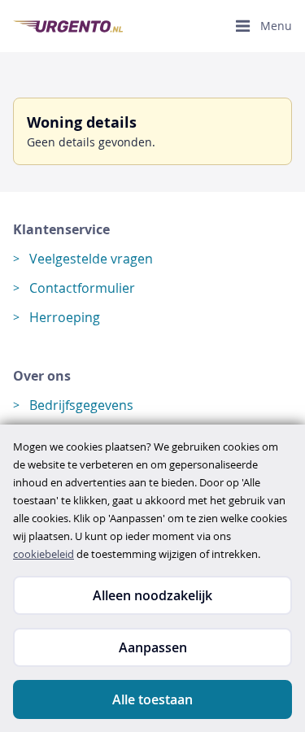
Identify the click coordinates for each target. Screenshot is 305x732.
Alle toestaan (152, 699)
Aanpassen (153, 647)
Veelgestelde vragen (91, 259)
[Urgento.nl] (68, 26)
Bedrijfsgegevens (81, 405)
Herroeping (64, 317)
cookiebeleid (43, 554)
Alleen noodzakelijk (152, 595)
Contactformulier (82, 288)
